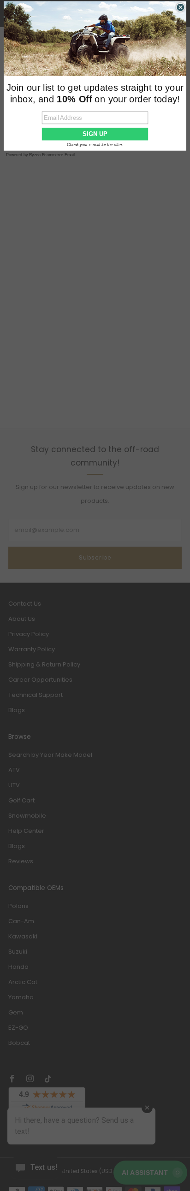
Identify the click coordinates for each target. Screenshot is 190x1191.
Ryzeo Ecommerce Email (52, 155)
